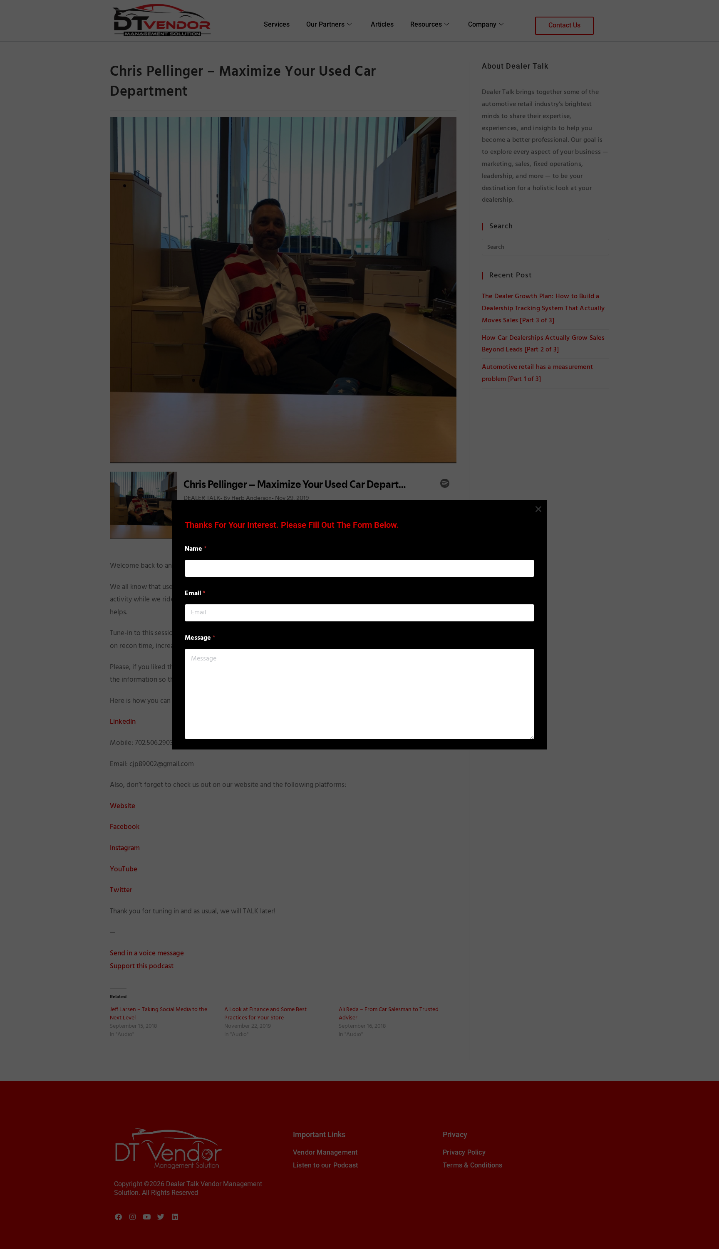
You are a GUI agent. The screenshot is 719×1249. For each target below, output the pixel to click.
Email (195, 594)
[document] (359, 624)
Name (196, 549)
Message (200, 638)
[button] (538, 509)
